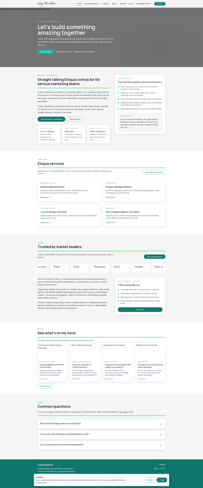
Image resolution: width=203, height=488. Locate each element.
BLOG (131, 4)
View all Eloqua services (153, 172)
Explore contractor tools (84, 52)
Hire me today (45, 52)
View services (75, 119)
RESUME (123, 4)
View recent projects (155, 257)
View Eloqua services (63, 52)
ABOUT (114, 4)
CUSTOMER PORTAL (143, 4)
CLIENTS (106, 4)
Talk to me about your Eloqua (51, 119)
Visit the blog (45, 386)
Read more (45, 197)
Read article (44, 379)
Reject (150, 480)
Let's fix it (140, 310)
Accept (162, 480)
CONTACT (160, 4)
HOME (79, 3)
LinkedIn (161, 468)
